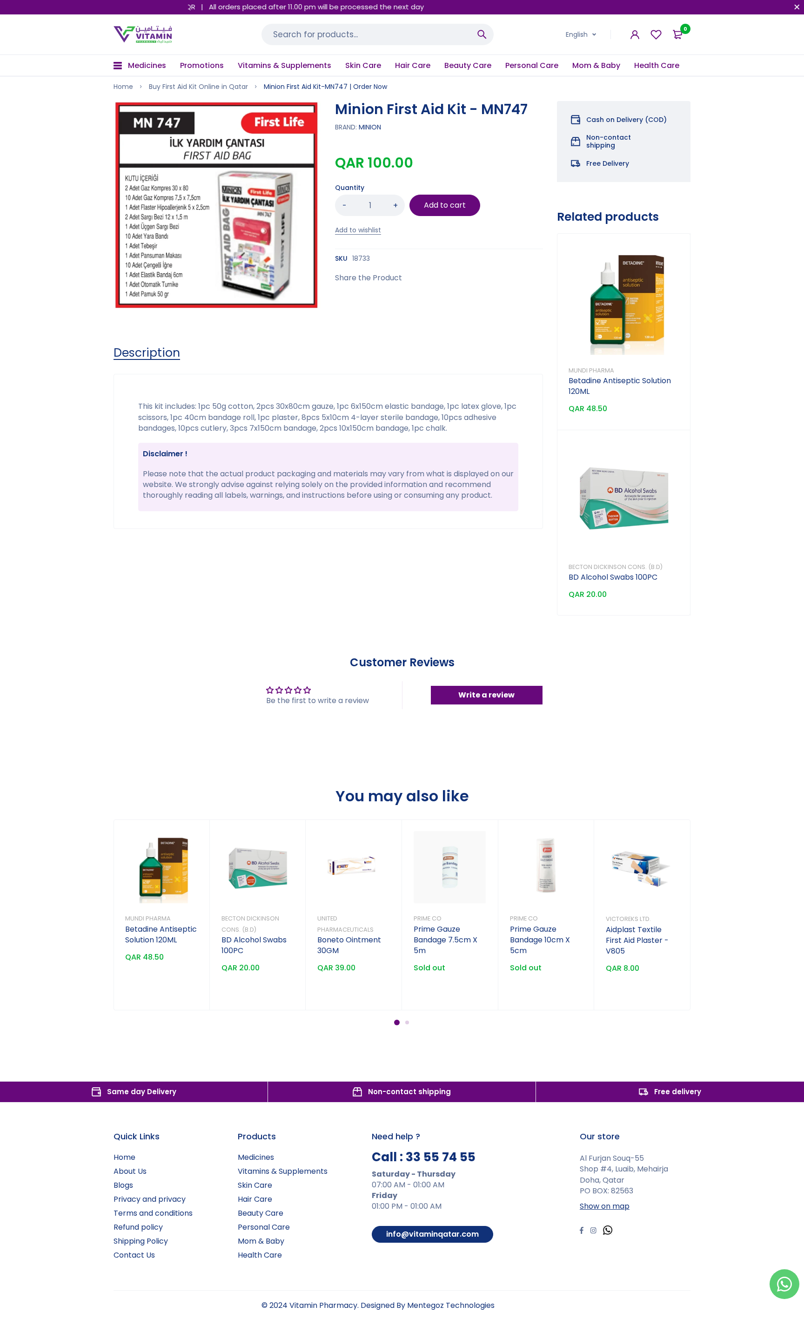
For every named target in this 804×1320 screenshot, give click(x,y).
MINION (370, 127)
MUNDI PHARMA (591, 370)
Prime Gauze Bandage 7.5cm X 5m (445, 940)
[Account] (635, 34)
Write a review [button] (486, 695)
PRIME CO (428, 918)
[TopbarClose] (797, 7)
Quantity (349, 187)
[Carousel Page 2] (407, 1022)
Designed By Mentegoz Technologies (428, 1305)
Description (147, 353)
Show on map (605, 1206)
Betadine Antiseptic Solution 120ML (161, 934)
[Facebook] (581, 1232)
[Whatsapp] (607, 1231)
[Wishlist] (656, 35)
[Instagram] (593, 1232)
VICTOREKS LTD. (628, 919)
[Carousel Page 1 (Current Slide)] (397, 1022)
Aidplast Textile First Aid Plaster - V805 (637, 940)
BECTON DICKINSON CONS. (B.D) (616, 567)
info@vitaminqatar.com (432, 1234)
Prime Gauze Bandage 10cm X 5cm (540, 940)
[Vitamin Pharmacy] (143, 34)
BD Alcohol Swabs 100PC (613, 577)
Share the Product (368, 277)
